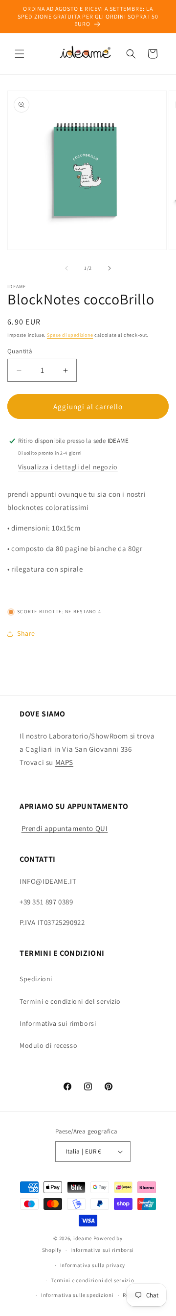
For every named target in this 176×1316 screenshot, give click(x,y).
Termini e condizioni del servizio (70, 1001)
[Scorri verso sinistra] (66, 268)
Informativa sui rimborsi (58, 1023)
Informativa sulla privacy (93, 1265)
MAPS (64, 762)
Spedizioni (36, 978)
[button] (19, 54)
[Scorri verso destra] (109, 268)
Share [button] (26, 633)
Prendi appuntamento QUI (65, 828)
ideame (82, 1238)
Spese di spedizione (70, 335)
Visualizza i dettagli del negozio (68, 466)
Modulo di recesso (48, 1045)
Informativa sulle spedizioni (77, 1295)
